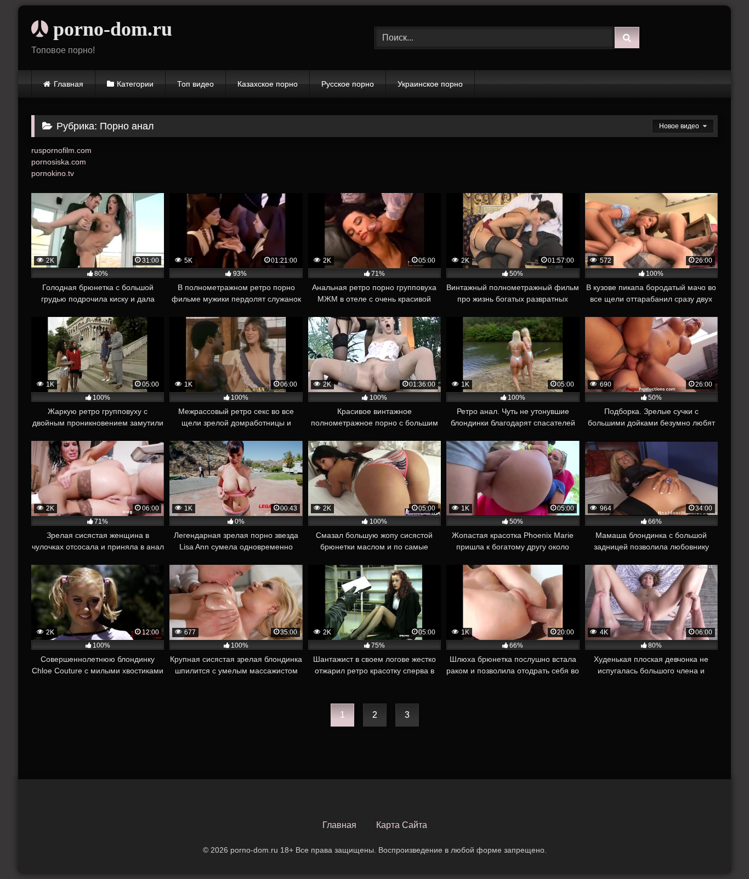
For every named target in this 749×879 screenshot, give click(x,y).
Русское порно (347, 84)
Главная (68, 84)
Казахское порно (267, 84)
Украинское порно (430, 84)
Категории (135, 84)
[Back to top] (715, 846)
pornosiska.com (58, 161)
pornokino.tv (52, 173)
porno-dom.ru (110, 29)
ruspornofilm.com (61, 150)
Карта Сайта (401, 825)
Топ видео (195, 84)
